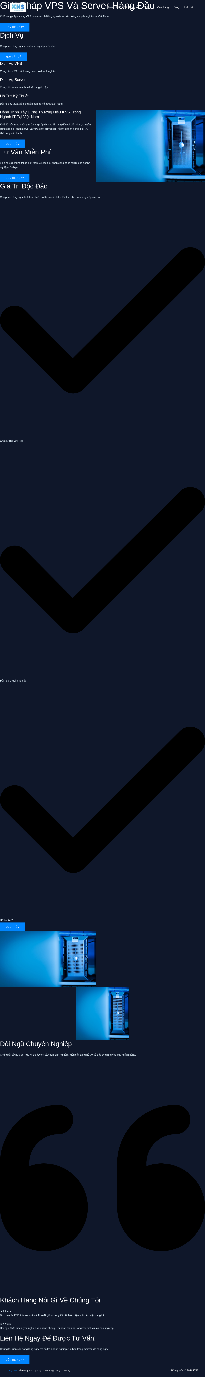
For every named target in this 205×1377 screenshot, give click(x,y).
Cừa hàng (163, 7)
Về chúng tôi (131, 7)
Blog (176, 7)
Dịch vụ (148, 7)
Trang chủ (113, 7)
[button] (12, 926)
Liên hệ (188, 7)
